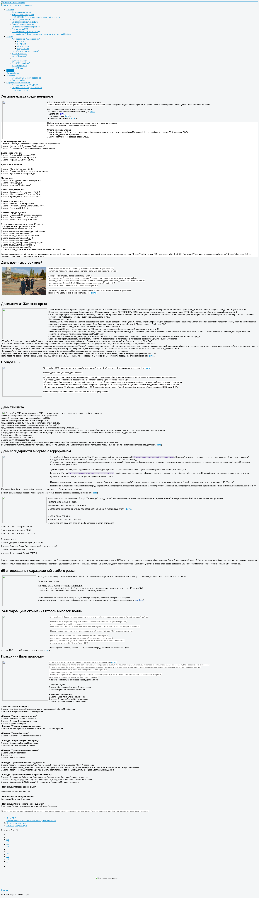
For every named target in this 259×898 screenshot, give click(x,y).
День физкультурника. (16, 823)
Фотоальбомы (12, 73)
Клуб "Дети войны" (21, 63)
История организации (22, 12)
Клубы (9, 36)
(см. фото (139, 600)
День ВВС (11, 818)
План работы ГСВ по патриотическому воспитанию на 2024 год (41, 34)
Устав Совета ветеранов (23, 14)
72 (7, 854)
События (21, 41)
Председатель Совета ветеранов (26, 78)
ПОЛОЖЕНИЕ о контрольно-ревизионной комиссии (36, 17)
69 (7, 847)
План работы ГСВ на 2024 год (26, 31)
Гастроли (21, 44)
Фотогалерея (23, 46)
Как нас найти (18, 80)
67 (7, 842)
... (7, 849)
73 (7, 856)
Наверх (4, 890)
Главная (10, 10)
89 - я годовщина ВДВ (16, 825)
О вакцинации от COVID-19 (25, 85)
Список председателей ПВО (25, 22)
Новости (10, 70)
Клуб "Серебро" (19, 61)
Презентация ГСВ (20, 29)
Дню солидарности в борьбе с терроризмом (153, 457)
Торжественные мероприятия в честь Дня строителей (31, 820)
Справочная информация (18, 83)
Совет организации (21, 19)
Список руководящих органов (26, 27)
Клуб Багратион (19, 65)
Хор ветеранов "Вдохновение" (26, 39)
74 (7, 859)
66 (7, 839)
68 (7, 844)
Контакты (11, 75)
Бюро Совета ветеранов (23, 24)
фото (92, 111)
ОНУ (14, 58)
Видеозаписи (23, 48)
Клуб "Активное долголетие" (25, 51)
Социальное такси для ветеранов (27, 87)
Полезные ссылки (20, 90)
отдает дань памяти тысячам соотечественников (91, 473)
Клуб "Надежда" (19, 56)
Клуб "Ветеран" (19, 53)
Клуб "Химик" (18, 68)
